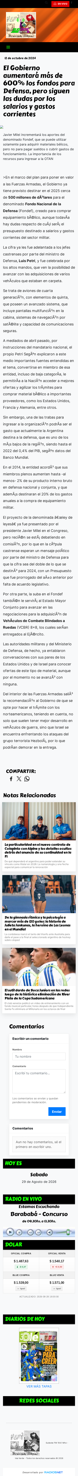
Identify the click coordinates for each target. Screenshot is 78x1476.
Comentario (19, 1066)
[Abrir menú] (8, 47)
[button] (47, 4)
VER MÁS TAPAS (39, 1387)
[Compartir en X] (19, 779)
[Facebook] (73, 4)
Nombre (17, 1049)
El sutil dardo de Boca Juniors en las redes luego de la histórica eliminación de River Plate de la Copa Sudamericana (37, 994)
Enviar (57, 1112)
